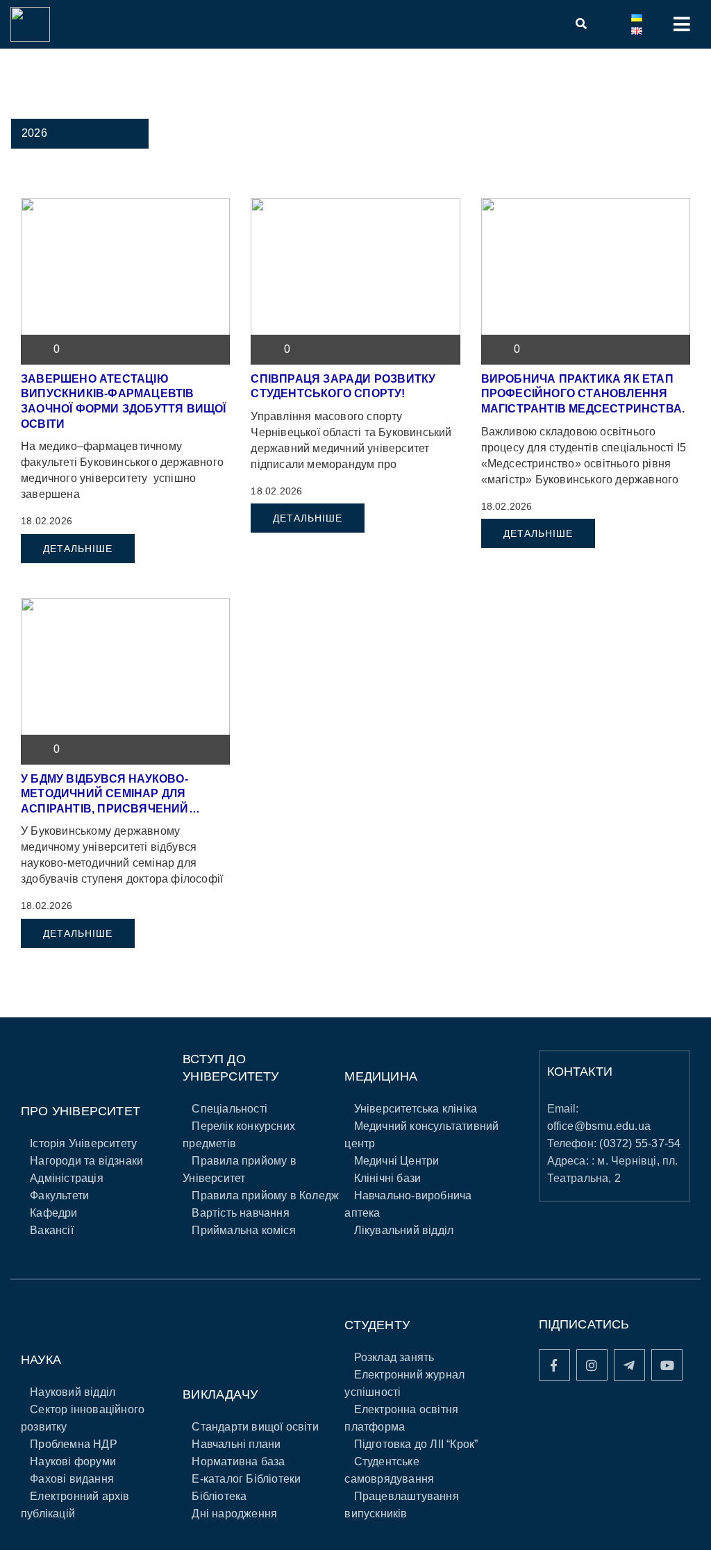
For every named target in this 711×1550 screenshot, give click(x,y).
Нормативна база (238, 1461)
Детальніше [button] (77, 548)
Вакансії (52, 1230)
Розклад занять (394, 1357)
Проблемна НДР (73, 1444)
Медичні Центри (397, 1161)
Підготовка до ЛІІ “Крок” (416, 1444)
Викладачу (220, 1394)
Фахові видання (72, 1479)
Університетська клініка (416, 1109)
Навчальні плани (236, 1444)
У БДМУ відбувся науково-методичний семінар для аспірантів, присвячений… (110, 794)
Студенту (377, 1325)
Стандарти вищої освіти (255, 1427)
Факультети (59, 1195)
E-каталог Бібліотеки (246, 1479)
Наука (41, 1360)
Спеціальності (229, 1109)
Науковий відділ (72, 1392)
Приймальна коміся (243, 1230)
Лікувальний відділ (404, 1230)
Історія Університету (83, 1143)
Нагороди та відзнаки (86, 1161)
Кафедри (53, 1213)
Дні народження (234, 1513)
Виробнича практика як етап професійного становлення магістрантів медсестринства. (583, 394)
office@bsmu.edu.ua (599, 1126)
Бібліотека (219, 1496)
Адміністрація (66, 1178)
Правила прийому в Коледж (265, 1195)
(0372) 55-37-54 (639, 1143)
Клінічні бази (387, 1178)
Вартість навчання (240, 1213)
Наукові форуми (73, 1461)
